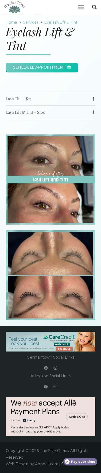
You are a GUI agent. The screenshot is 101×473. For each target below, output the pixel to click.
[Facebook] (45, 368)
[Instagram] (55, 368)
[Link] (14, 7)
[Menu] (81, 7)
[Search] (94, 7)
